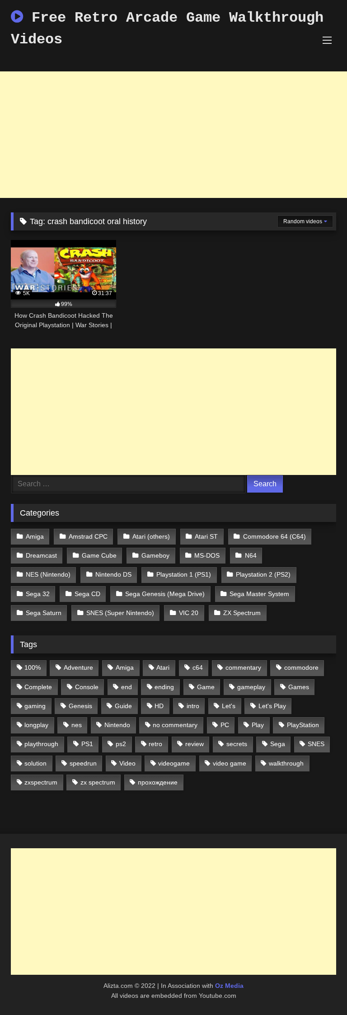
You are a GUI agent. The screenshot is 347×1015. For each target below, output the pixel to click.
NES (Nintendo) (48, 574)
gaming (35, 706)
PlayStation (303, 724)
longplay (36, 724)
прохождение (158, 782)
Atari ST (206, 536)
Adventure (78, 667)
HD (159, 706)
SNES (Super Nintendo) (120, 612)
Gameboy (155, 555)
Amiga (35, 536)
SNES (316, 743)
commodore (301, 667)
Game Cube (99, 555)
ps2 (121, 743)
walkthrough (286, 763)
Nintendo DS (113, 574)
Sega (277, 743)
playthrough (41, 743)
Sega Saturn (43, 612)
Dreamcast (41, 555)
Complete (38, 687)
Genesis (80, 706)
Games (298, 687)
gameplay (251, 687)
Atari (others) (151, 536)
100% (32, 667)
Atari (162, 667)
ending (164, 687)
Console (86, 687)
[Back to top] (319, 988)
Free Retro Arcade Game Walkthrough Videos (167, 28)
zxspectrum (40, 782)
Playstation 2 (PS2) (263, 574)
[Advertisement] (173, 134)
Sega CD (87, 593)
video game (229, 763)
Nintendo (117, 724)
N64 (251, 555)
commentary (243, 667)
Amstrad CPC (88, 536)
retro (155, 743)
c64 (197, 667)
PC (224, 724)
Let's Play (272, 706)
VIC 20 (188, 612)
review (194, 743)
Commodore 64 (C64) (274, 536)
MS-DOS (207, 555)
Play (258, 724)
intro (193, 706)
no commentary (175, 724)
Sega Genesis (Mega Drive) (165, 593)
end (126, 687)
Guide (123, 706)
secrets (236, 743)
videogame (174, 763)
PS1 (87, 743)
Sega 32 (38, 593)
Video (127, 763)
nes (76, 724)
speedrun (83, 763)
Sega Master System (259, 593)
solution (35, 763)
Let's (228, 706)
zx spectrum (97, 782)
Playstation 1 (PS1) (183, 574)
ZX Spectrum (242, 612)
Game (206, 687)
